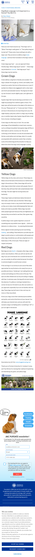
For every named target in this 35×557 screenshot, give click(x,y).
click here (22, 477)
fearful (14, 251)
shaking (3, 232)
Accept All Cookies (17, 544)
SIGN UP (17, 474)
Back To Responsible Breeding (11, 7)
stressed (13, 69)
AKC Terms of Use (15, 465)
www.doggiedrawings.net (23, 362)
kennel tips (6, 43)
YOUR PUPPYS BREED (9, 449)
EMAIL (7, 444)
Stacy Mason (6, 16)
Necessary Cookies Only (17, 549)
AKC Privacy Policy (30, 479)
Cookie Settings (17, 554)
